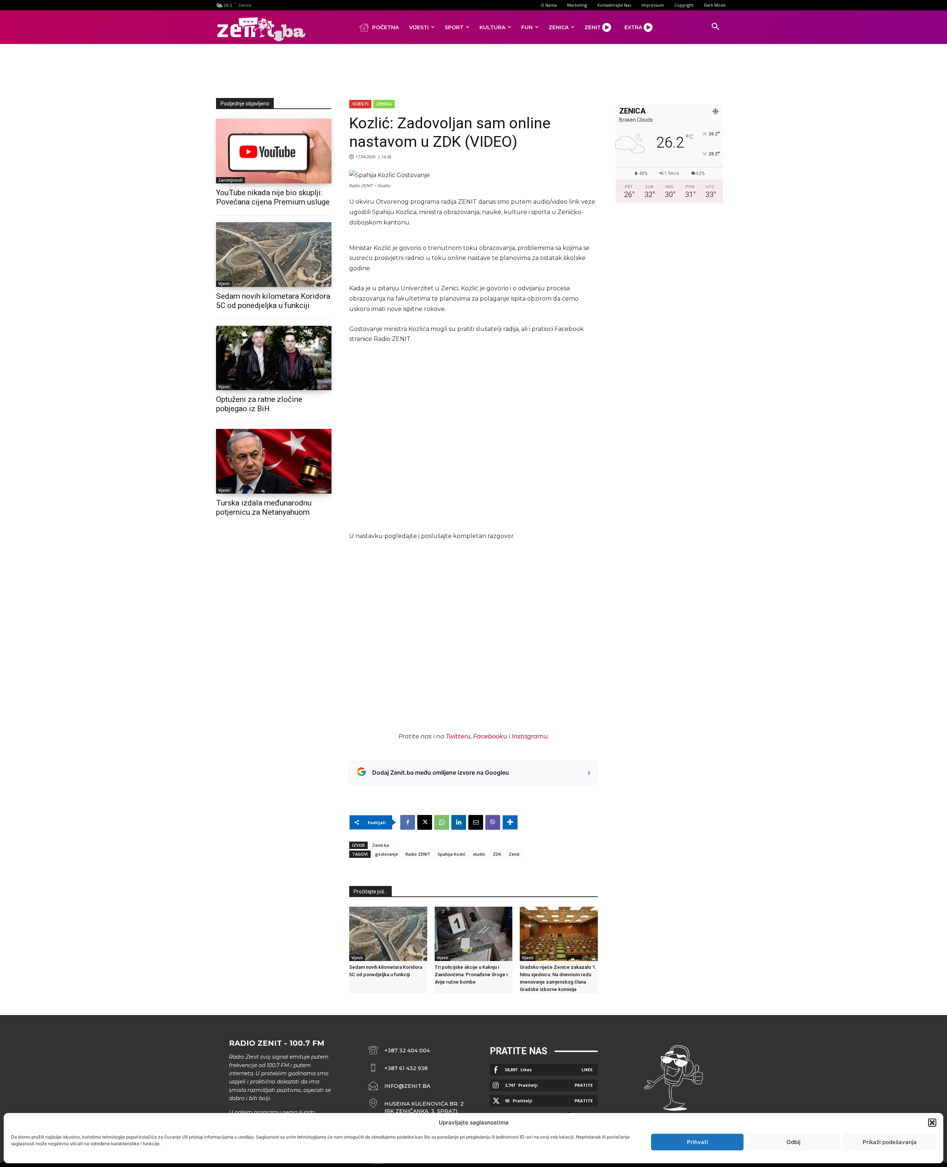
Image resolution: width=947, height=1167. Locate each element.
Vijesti (224, 283)
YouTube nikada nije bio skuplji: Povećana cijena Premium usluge (273, 197)
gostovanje (386, 854)
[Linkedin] (458, 822)
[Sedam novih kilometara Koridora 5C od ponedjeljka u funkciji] (273, 254)
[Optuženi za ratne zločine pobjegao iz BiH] (273, 358)
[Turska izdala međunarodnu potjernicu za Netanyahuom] (273, 461)
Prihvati (697, 1142)
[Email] (475, 822)
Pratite (583, 1085)
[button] (932, 1122)
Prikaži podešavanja (890, 1142)
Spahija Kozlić (451, 854)
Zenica (384, 103)
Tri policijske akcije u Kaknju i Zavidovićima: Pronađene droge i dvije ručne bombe (471, 974)
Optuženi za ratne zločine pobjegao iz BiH (259, 404)
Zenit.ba (380, 845)
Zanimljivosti (230, 180)
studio (479, 854)
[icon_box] (416, 1107)
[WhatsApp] (441, 822)
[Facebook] (407, 822)
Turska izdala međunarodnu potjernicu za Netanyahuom (263, 507)
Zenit (514, 854)
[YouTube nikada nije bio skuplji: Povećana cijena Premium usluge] (273, 151)
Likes (587, 1069)
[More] (510, 822)
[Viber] (492, 822)
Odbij (793, 1142)
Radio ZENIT (417, 854)
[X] (424, 822)
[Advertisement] (473, 69)
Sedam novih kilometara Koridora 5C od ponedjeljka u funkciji (273, 301)
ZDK (497, 854)
